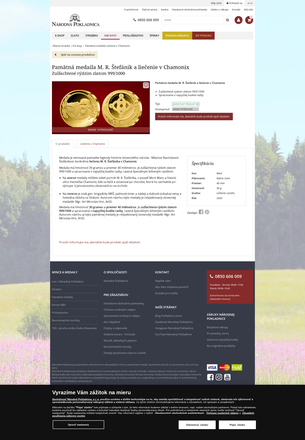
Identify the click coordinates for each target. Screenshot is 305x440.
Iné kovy (110, 35)
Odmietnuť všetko (197, 424)
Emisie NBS (59, 305)
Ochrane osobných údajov (223, 413)
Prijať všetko (237, 424)
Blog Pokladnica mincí (168, 315)
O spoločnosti (131, 9)
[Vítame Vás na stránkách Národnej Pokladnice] (239, 20)
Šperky (154, 35)
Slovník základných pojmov (120, 340)
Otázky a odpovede (115, 328)
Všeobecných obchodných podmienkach (179, 413)
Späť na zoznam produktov (78, 54)
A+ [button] (251, 3)
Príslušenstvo (133, 35)
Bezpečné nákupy (217, 327)
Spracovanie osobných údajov (122, 315)
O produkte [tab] (63, 143)
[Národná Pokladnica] (76, 20)
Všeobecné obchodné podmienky (189, 9)
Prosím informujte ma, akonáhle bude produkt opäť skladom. (194, 116)
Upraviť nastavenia (78, 424)
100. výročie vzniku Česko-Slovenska (74, 328)
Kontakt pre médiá (166, 293)
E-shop (59, 35)
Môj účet (248, 9)
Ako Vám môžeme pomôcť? (172, 287)
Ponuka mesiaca (177, 35)
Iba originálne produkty (221, 345)
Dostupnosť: (162, 109)
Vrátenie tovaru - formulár (119, 334)
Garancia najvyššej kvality (222, 339)
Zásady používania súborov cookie (125, 353)
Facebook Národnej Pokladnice (174, 322)
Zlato (75, 35)
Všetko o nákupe (219, 9)
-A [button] (248, 3)
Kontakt (236, 9)
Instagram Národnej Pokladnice (174, 328)
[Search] (228, 20)
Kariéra (164, 9)
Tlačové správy (149, 9)
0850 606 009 (148, 20)
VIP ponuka (203, 35)
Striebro (91, 35)
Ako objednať (112, 322)
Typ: (157, 103)
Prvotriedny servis (218, 333)
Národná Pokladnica (116, 281)
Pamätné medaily (62, 297)
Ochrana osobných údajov (120, 309)
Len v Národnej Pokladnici (68, 281)
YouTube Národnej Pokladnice (173, 334)
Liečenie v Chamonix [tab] (92, 143)
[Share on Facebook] (201, 213)
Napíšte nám (163, 281)
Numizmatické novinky (66, 320)
